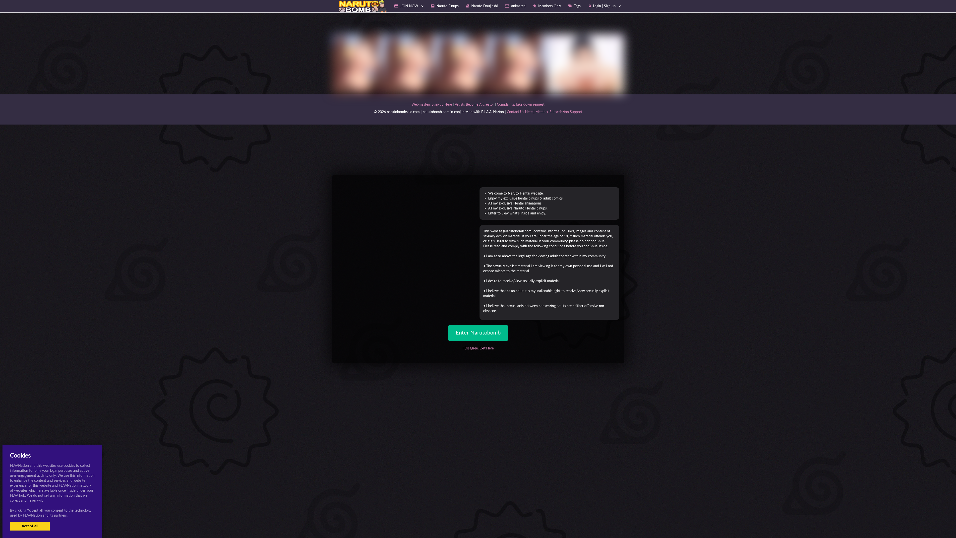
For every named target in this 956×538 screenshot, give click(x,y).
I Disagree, (478, 348)
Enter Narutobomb (478, 333)
